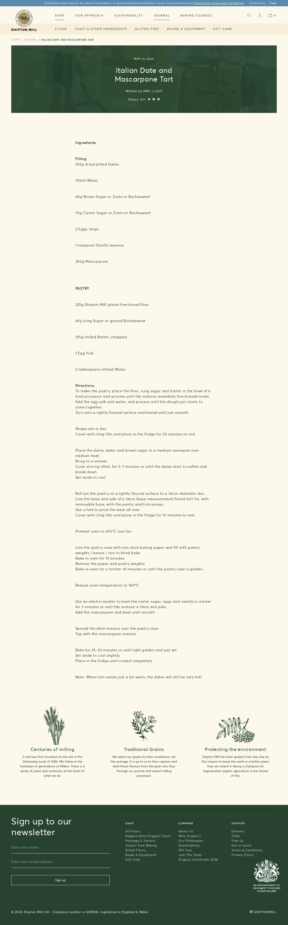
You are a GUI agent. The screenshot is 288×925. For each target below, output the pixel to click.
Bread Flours (135, 850)
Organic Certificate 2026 (198, 859)
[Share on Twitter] (149, 99)
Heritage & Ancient (140, 840)
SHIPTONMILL (265, 912)
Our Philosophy (190, 840)
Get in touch (242, 845)
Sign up (60, 880)
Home (15, 39)
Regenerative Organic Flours (148, 836)
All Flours (132, 831)
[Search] (248, 16)
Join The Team (190, 855)
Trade (273, 3)
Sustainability (189, 845)
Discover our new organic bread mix (219, 3)
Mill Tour (185, 850)
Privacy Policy (243, 855)
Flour (61, 29)
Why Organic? (189, 836)
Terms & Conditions (247, 850)
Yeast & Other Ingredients (101, 29)
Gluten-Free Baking (141, 845)
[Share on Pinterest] (158, 99)
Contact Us (257, 3)
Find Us (238, 840)
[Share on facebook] (154, 99)
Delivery (238, 831)
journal (31, 39)
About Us (185, 831)
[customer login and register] (259, 16)
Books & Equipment (186, 29)
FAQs (236, 836)
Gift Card (222, 29)
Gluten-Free (147, 29)
